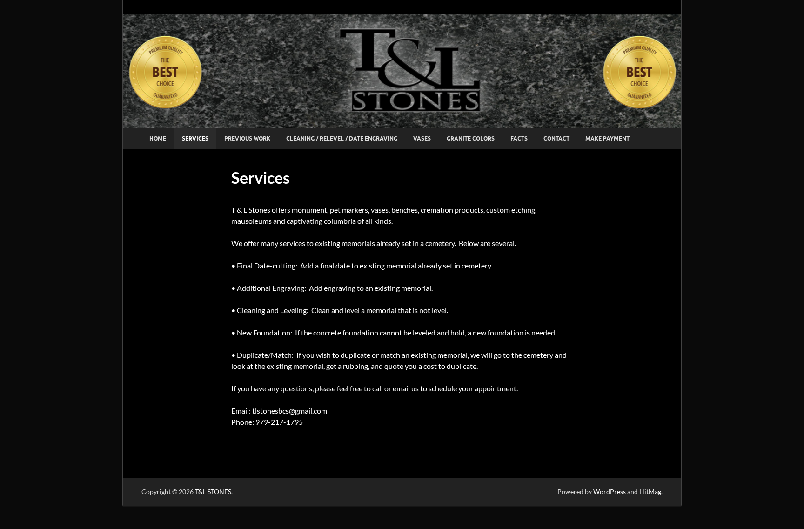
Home (157, 138)
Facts (519, 138)
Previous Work (247, 138)
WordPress (609, 492)
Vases (422, 138)
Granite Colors (471, 138)
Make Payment (607, 138)
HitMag (650, 492)
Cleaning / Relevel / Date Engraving (341, 138)
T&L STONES (213, 492)
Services (195, 138)
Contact (556, 138)
